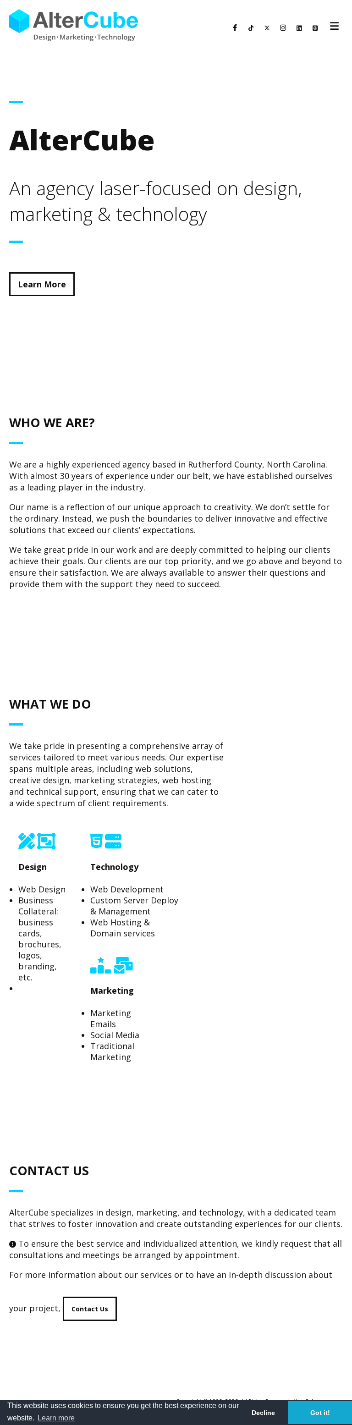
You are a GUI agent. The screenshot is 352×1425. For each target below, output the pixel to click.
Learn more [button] (56, 1418)
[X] (266, 27)
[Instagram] (282, 27)
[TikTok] (250, 27)
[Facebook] (234, 27)
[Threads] (315, 27)
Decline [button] (263, 1412)
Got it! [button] (320, 1412)
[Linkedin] (299, 27)
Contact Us (90, 1308)
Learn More (42, 284)
